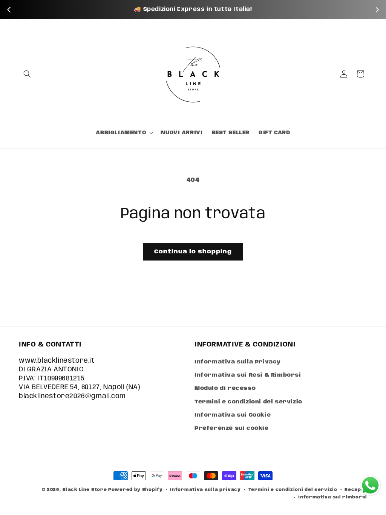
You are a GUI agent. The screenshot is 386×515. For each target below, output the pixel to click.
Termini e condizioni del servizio (248, 402)
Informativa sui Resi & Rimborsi (248, 375)
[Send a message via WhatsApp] (370, 485)
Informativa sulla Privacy (238, 362)
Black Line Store (85, 489)
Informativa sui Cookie (233, 415)
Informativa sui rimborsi (332, 497)
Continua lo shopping (193, 252)
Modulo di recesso (225, 388)
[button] (27, 74)
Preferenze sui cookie (232, 428)
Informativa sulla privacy (205, 489)
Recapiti (356, 489)
